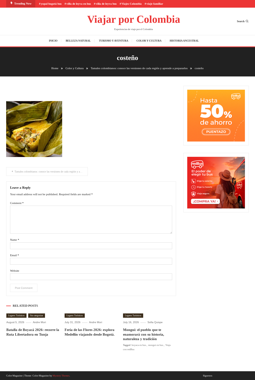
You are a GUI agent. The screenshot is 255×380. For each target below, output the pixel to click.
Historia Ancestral (184, 40)
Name (14, 239)
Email (14, 255)
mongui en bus (155, 345)
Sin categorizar (36, 315)
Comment (17, 203)
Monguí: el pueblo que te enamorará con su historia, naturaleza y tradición (143, 334)
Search (241, 21)
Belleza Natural (78, 40)
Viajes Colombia (132, 3)
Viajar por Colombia (133, 19)
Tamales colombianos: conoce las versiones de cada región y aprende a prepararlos (51, 171)
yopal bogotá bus (51, 3)
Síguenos (207, 375)
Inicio (53, 40)
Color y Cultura (148, 40)
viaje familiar (155, 3)
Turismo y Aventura (113, 40)
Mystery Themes (61, 375)
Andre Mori (39, 322)
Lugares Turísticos (16, 315)
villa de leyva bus (106, 3)
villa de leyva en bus (78, 3)
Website (14, 270)
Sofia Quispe (155, 322)
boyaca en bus (139, 345)
